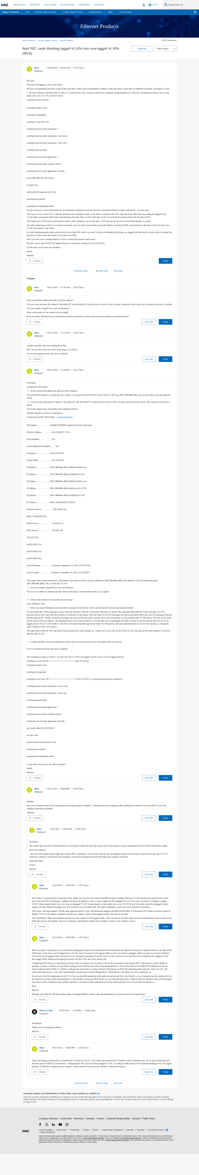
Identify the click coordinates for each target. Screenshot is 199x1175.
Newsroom (79, 1139)
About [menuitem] (28, 12)
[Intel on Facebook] (40, 1145)
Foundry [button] (96, 4)
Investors (91, 1139)
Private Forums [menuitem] (131, 12)
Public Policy (149, 1139)
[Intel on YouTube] (60, 1145)
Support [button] (34, 4)
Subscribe (142, 48)
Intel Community (29, 40)
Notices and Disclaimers (131, 1159)
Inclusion (137, 1139)
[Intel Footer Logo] (25, 1151)
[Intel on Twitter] (47, 1145)
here (101, 1114)
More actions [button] (163, 48)
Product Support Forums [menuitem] (76, 12)
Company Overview (48, 1139)
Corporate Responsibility (119, 1139)
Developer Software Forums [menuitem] (47, 12)
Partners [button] (81, 4)
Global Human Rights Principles (116, 1161)
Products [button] (19, 4)
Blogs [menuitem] (116, 12)
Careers (101, 1139)
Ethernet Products (71, 40)
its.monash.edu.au (68, 426)
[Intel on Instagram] (67, 1145)
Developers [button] (65, 4)
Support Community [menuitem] (11, 12)
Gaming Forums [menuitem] (100, 12)
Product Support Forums (49, 40)
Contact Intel (66, 1139)
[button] (171, 68)
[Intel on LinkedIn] (53, 1145)
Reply (165, 266)
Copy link (148, 330)
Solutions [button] (49, 4)
